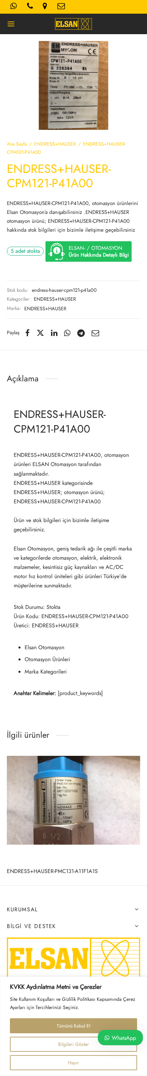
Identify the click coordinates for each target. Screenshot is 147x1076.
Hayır (73, 1062)
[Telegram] (81, 333)
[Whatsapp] (67, 333)
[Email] (95, 333)
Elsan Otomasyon (44, 647)
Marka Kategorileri (46, 672)
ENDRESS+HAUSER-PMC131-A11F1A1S (52, 871)
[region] (73, 1026)
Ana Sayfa (17, 143)
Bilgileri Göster (73, 1044)
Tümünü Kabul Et (73, 1025)
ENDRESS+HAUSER (55, 143)
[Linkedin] (54, 333)
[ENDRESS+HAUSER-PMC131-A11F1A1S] (73, 800)
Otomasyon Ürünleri (47, 659)
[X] (40, 333)
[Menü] (11, 24)
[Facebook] (27, 333)
